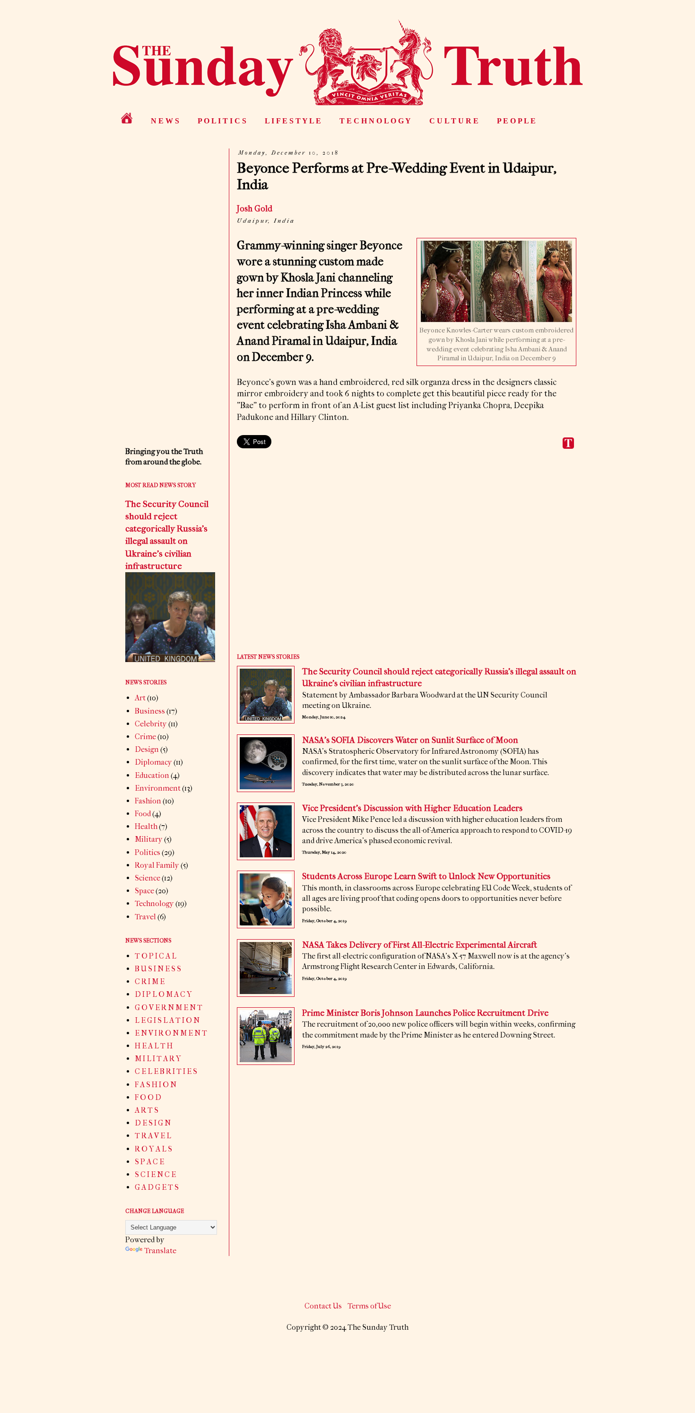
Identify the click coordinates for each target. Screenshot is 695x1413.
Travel (145, 916)
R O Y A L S (153, 1148)
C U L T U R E (453, 120)
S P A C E (149, 1161)
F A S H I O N (155, 1084)
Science (147, 877)
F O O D (148, 1097)
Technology (154, 903)
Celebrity (151, 723)
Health (146, 826)
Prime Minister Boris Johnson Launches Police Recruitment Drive (425, 1013)
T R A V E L (153, 1135)
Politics (147, 852)
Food (143, 813)
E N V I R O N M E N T (171, 1033)
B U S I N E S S (158, 968)
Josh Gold (254, 209)
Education (152, 775)
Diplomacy (153, 762)
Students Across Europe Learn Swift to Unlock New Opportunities (426, 876)
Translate (160, 1250)
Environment (158, 788)
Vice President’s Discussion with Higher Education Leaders (412, 808)
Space (144, 890)
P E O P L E (516, 120)
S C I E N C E (155, 1174)
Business (150, 710)
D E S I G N (153, 1122)
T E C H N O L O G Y (375, 120)
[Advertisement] (406, 558)
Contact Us (323, 1305)
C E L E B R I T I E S (166, 1071)
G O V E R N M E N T (168, 1007)
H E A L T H (154, 1045)
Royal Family (157, 865)
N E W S (165, 120)
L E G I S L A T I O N (167, 1020)
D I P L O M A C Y (163, 994)
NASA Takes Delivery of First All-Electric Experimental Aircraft (419, 945)
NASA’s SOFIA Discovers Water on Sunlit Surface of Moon (410, 740)
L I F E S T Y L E (293, 120)
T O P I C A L (155, 955)
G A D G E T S (157, 1187)
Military (149, 839)
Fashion (148, 800)
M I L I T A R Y (158, 1058)
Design (147, 749)
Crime (145, 736)
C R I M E (150, 981)
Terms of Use (369, 1305)
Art (140, 697)
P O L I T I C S (222, 120)
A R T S (146, 1110)
